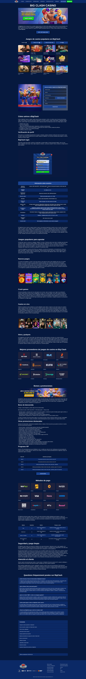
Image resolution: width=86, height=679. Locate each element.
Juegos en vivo (36, 42)
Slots (61, 42)
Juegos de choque (48, 42)
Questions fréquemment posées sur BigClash (28, 647)
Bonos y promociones (23, 638)
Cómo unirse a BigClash (24, 629)
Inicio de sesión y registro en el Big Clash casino (28, 627)
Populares (23, 42)
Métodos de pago (23, 640)
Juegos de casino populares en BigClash (27, 624)
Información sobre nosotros (24, 631)
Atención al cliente (23, 644)
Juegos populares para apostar (25, 633)
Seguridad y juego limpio (24, 642)
